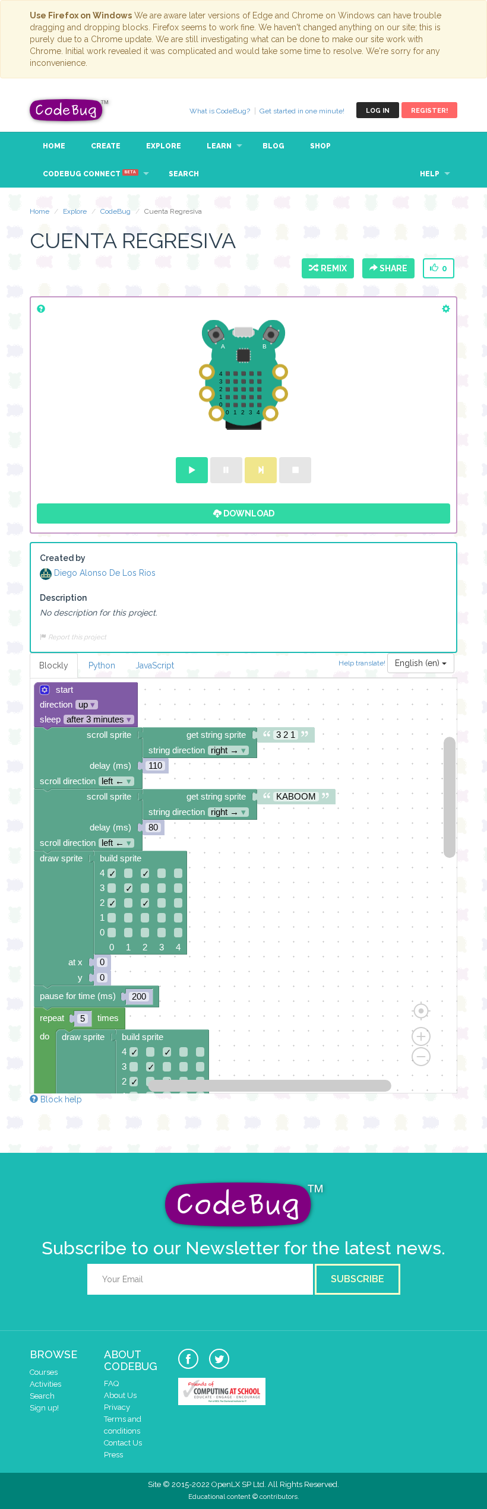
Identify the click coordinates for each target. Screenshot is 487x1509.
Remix (332, 268)
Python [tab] (101, 665)
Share (392, 268)
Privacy (117, 1407)
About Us (120, 1395)
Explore (163, 146)
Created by (63, 558)
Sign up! (44, 1407)
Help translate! (363, 662)
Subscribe (357, 1279)
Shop (320, 146)
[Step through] (261, 470)
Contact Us (123, 1442)
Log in (378, 111)
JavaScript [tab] (154, 665)
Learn (219, 146)
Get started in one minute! (302, 111)
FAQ (111, 1383)
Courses (44, 1372)
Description (63, 598)
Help (429, 174)
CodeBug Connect (89, 174)
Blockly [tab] (53, 665)
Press (113, 1454)
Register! (429, 111)
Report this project (76, 637)
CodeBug (69, 110)
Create (106, 146)
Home (54, 146)
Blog (273, 146)
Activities (45, 1384)
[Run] (192, 470)
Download (248, 513)
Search (184, 174)
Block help (60, 1099)
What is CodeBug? (219, 111)
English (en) (418, 663)
